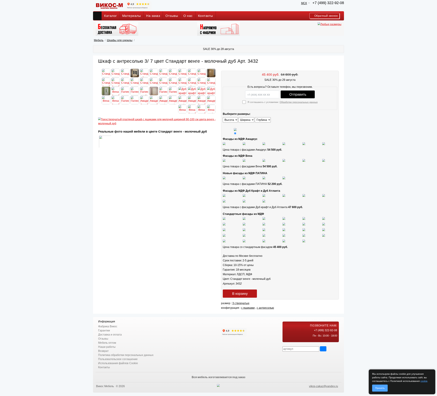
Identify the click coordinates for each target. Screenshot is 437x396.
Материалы (131, 16)
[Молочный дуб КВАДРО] (303, 235)
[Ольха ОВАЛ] (244, 235)
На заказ (153, 16)
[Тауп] (323, 143)
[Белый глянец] (224, 143)
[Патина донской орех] (284, 177)
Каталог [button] (110, 16)
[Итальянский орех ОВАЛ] (264, 229)
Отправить (297, 94)
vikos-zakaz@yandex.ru (323, 386)
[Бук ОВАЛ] (264, 223)
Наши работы (107, 346)
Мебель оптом (107, 342)
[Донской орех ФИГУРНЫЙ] (323, 229)
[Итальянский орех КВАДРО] (244, 229)
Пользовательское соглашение (118, 359)
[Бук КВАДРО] (244, 223)
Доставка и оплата (110, 334)
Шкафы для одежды (119, 40)
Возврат (103, 350)
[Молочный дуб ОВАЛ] (323, 235)
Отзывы (171, 16)
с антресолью (265, 307)
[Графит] (284, 143)
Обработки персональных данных (299, 102)
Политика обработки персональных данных (125, 355)
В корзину (240, 293)
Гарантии (104, 330)
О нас (188, 16)
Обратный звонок (325, 15)
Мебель (98, 40)
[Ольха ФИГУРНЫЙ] (264, 235)
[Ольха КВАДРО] (224, 235)
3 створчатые (240, 303)
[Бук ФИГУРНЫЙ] (224, 223)
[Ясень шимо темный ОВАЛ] (303, 218)
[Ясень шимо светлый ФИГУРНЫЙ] (264, 218)
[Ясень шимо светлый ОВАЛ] (244, 218)
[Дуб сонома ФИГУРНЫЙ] (323, 223)
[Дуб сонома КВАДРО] (284, 223)
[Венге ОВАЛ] (264, 240)
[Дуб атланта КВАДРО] (244, 200)
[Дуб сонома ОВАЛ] (303, 223)
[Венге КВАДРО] (244, 240)
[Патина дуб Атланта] (224, 177)
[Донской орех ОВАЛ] (303, 229)
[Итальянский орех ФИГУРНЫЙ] (224, 229)
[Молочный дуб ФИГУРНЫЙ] (284, 235)
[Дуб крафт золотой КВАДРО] (303, 195)
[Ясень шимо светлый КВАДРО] (224, 218)
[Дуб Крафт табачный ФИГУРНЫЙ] (224, 195)
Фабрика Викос (107, 326)
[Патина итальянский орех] (264, 177)
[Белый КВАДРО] (284, 240)
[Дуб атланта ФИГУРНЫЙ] (224, 200)
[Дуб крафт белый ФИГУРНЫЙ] (284, 195)
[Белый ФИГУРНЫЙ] (303, 240)
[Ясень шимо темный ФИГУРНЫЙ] (323, 218)
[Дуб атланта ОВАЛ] (264, 200)
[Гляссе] (264, 143)
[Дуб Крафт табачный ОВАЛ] (244, 195)
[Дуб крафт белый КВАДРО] (264, 195)
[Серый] (303, 143)
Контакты (205, 16)
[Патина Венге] (244, 177)
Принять (380, 388)
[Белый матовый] (244, 143)
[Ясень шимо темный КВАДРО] (284, 218)
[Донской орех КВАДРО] (284, 229)
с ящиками (248, 307)
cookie (423, 381)
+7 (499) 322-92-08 (328, 3)
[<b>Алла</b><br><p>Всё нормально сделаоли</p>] (105, 141)
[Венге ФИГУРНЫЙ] (224, 240)
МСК (304, 3)
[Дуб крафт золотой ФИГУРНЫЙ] (323, 195)
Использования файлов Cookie (118, 363)
